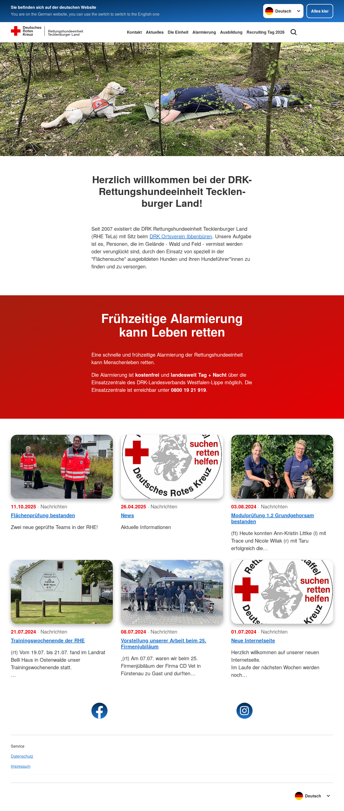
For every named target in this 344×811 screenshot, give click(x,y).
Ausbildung (231, 32)
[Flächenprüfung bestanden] (62, 467)
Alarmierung (204, 32)
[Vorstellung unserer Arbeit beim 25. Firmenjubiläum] (172, 592)
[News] (172, 467)
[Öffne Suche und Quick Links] (294, 32)
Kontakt (134, 32)
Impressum (20, 766)
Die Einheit (178, 32)
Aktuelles (155, 32)
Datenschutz (22, 756)
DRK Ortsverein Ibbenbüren (181, 236)
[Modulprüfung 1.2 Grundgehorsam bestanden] (282, 467)
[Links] (121, 658)
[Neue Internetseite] (282, 592)
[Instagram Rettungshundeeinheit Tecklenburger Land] (244, 711)
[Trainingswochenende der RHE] (62, 592)
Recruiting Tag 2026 (266, 32)
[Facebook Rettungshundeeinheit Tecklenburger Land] (99, 711)
